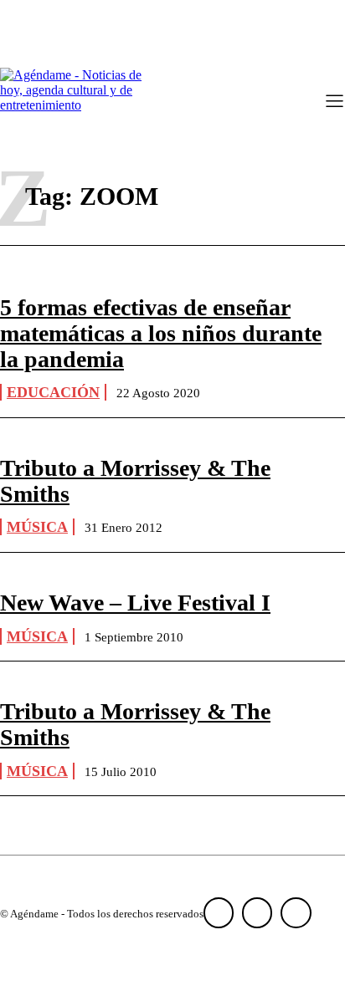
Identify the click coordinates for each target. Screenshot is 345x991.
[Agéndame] (75, 103)
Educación (53, 392)
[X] (296, 912)
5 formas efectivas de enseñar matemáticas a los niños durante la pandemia (161, 333)
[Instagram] (257, 912)
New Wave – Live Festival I (135, 603)
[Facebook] (218, 912)
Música (37, 526)
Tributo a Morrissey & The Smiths (135, 481)
